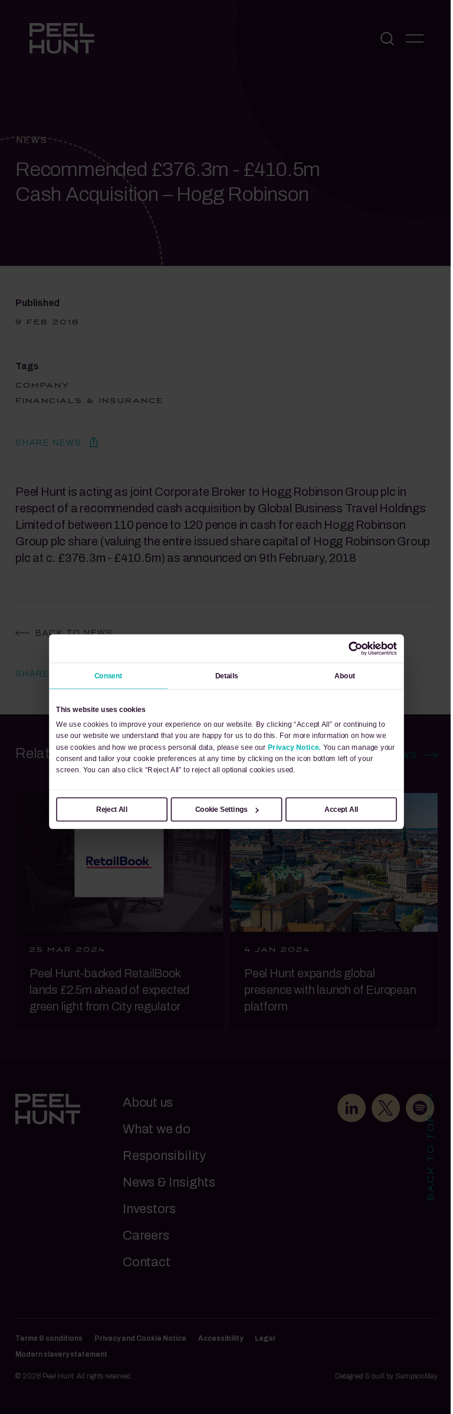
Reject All (111, 809)
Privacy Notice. (294, 747)
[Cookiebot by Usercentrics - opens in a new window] (355, 648)
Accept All (341, 809)
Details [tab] (226, 675)
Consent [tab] (108, 675)
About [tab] (344, 675)
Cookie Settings (221, 809)
